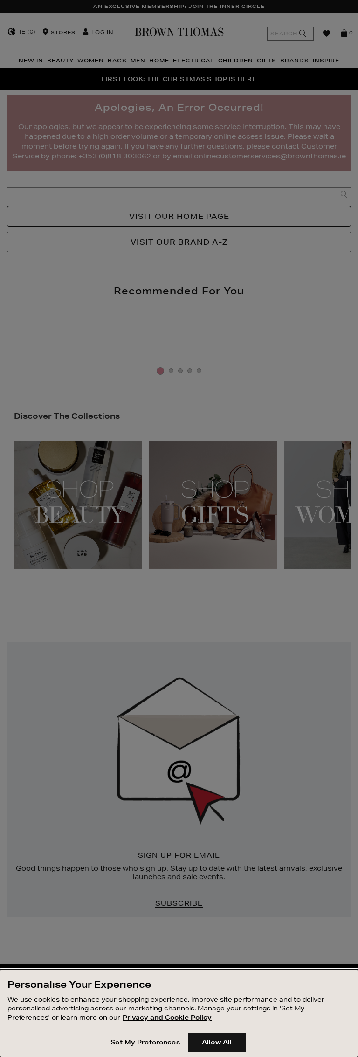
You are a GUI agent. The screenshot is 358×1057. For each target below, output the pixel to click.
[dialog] (179, 1013)
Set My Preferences (144, 1042)
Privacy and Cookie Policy (167, 1017)
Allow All (217, 1042)
